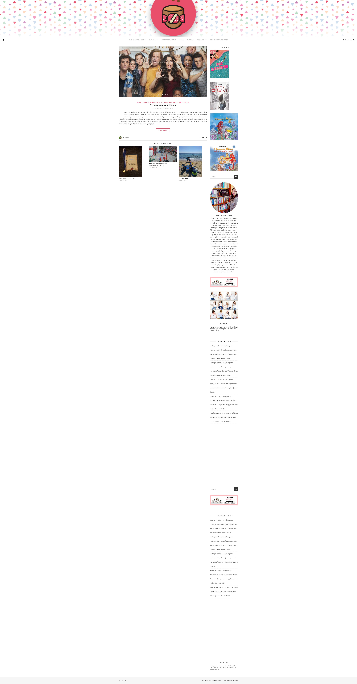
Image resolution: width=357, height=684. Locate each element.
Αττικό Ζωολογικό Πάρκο (163, 104)
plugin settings (215, 330)
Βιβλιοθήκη (201, 40)
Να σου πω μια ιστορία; (168, 40)
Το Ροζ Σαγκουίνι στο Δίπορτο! (163, 62)
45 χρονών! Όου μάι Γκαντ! (221, 421)
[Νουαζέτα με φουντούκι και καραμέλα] (178, 18)
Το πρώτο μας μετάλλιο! (127, 178)
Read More (163, 130)
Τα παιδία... (186, 102)
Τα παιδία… (152, 40)
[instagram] (345, 40)
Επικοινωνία (217, 680)
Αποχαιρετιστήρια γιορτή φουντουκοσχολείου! (158, 164)
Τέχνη (182, 40)
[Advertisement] (224, 455)
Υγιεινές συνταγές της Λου (219, 40)
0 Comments (169, 108)
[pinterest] (348, 40)
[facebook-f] (343, 40)
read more (163, 78)
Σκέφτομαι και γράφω (136, 40)
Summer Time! (184, 179)
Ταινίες (189, 40)
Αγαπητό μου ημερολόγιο (153, 102)
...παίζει (138, 102)
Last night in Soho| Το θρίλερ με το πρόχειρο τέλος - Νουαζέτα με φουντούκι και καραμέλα (223, 350)
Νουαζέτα (126, 137)
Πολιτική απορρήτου (208, 680)
